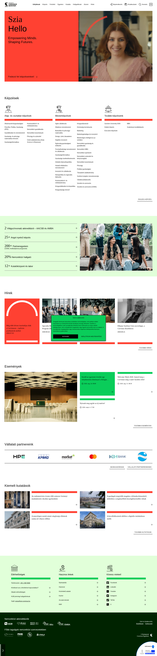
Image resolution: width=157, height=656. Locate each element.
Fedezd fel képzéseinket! (21, 76)
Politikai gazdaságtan (84, 169)
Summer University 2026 (112, 123)
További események (143, 426)
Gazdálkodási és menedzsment (15, 133)
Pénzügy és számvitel (34, 136)
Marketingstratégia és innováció (87, 134)
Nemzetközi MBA (82, 149)
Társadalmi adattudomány (85, 172)
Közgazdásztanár (82, 123)
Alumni (86, 4)
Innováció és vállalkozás (63, 171)
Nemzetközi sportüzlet (84, 153)
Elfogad (65, 336)
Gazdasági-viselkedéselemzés (65, 158)
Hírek (92, 4)
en (151, 4)
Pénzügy (80, 165)
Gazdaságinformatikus (62, 155)
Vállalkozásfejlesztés (84, 180)
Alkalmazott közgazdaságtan (14, 123)
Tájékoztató (148, 623)
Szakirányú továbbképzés (135, 127)
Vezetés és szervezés (84, 183)
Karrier (61, 595)
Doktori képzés (109, 127)
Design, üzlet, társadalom (63, 136)
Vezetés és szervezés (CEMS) (87, 187)
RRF (60, 604)
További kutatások (143, 532)
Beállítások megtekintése (91, 336)
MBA (128, 123)
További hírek (145, 348)
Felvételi (52, 4)
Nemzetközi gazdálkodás (35, 129)
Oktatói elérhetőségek (18, 592)
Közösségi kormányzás (84, 127)
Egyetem (60, 4)
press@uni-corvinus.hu (22, 601)
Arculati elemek (64, 600)
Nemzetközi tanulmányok (35, 133)
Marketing (80, 130)
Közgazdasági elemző (62, 190)
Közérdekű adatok (65, 591)
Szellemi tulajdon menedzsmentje (88, 176)
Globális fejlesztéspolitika (63, 162)
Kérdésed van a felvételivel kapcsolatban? (24, 588)
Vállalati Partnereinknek (140, 467)
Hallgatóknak (77, 4)
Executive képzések (110, 130)
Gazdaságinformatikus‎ (12, 142)
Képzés (44, 4)
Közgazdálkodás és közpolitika (65, 186)
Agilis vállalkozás (61, 123)
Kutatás (68, 4)
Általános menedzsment (63, 127)
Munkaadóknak (117, 467)
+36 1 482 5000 (25, 583)
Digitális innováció (61, 140)
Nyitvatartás (63, 582)
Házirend (62, 587)
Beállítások (139, 623)
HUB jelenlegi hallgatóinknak (20, 596)
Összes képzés (145, 199)
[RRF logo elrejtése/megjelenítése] (3, 650)
